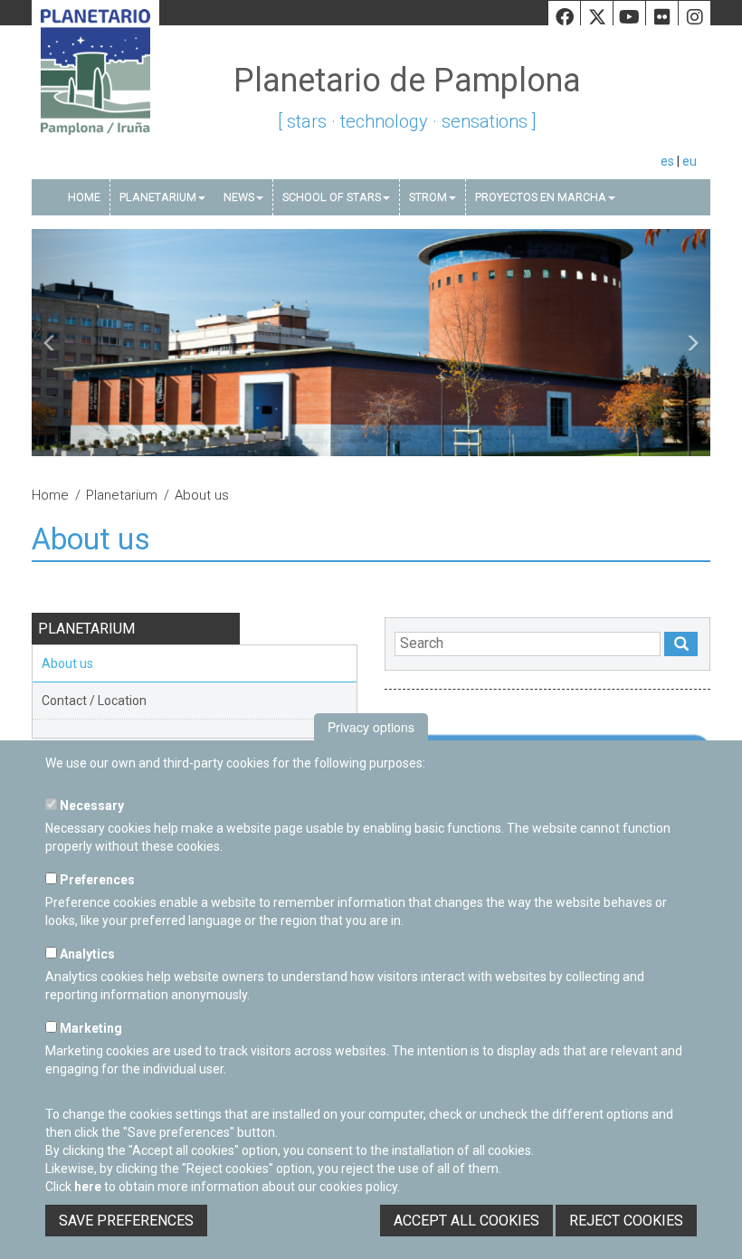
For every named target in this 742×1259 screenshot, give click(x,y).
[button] (83, 342)
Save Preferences (126, 1220)
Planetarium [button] (157, 197)
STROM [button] (428, 197)
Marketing (89, 1028)
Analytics (86, 954)
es (667, 161)
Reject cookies (626, 1220)
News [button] (239, 197)
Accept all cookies (466, 1220)
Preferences (96, 880)
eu (689, 161)
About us (67, 663)
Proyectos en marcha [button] (540, 197)
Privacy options (371, 727)
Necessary (90, 805)
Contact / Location (94, 700)
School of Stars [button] (331, 197)
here (87, 1186)
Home (84, 197)
